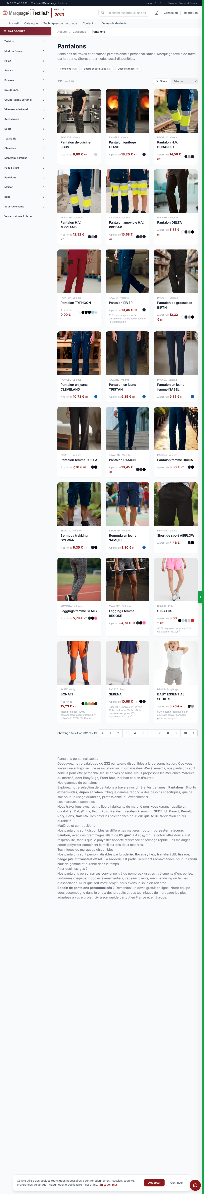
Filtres (163, 81)
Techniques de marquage (60, 23)
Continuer (176, 1182)
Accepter (154, 1182)
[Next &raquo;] (194, 733)
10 (185, 733)
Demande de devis (114, 23)
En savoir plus (109, 1184)
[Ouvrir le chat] (195, 1185)
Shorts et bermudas (97, 68)
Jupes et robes (128, 68)
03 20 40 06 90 (18, 3)
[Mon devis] (157, 13)
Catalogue (31, 23)
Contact (88, 23)
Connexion (171, 12)
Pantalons (68, 68)
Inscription (190, 12)
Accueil (14, 23)
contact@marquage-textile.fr (50, 3)
